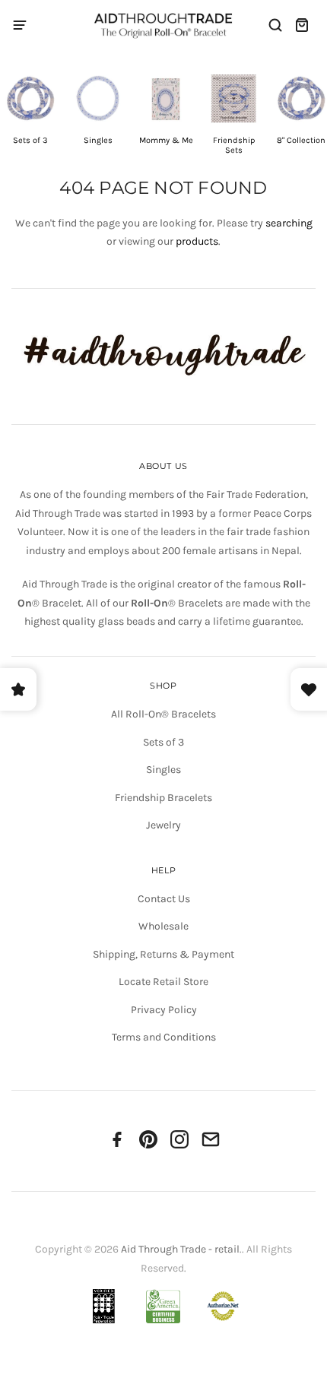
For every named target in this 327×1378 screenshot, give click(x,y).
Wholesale (163, 926)
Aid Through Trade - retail (180, 1249)
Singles (163, 769)
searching (289, 223)
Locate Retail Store (163, 981)
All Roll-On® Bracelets (163, 714)
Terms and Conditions (164, 1037)
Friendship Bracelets (163, 797)
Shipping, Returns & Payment (163, 954)
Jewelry (163, 825)
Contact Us (164, 898)
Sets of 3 (163, 742)
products (197, 241)
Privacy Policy (164, 1009)
